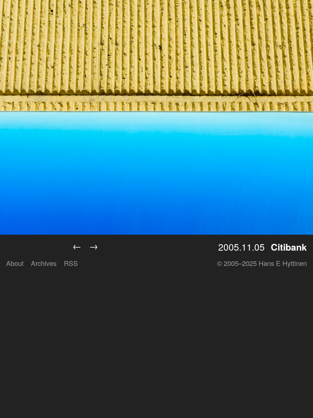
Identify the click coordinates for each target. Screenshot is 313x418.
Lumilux (34, 247)
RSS (71, 263)
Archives (44, 263)
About (15, 263)
